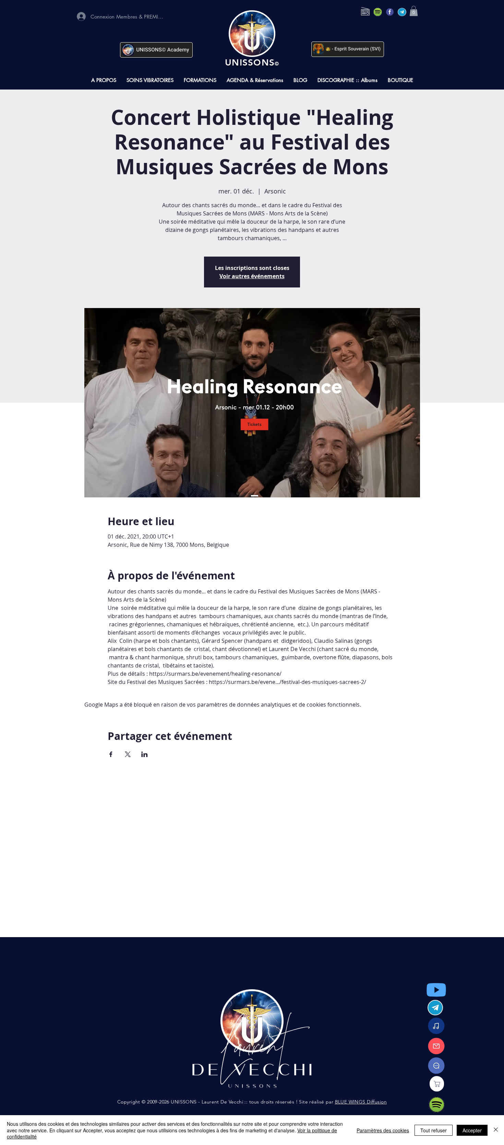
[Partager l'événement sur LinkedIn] (144, 754)
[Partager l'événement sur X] (127, 754)
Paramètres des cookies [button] (383, 1130)
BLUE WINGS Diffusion (361, 1102)
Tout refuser (433, 1130)
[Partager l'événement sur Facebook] (111, 754)
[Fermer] (496, 1130)
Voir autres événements (252, 276)
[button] (413, 11)
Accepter (472, 1130)
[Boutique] (437, 1083)
